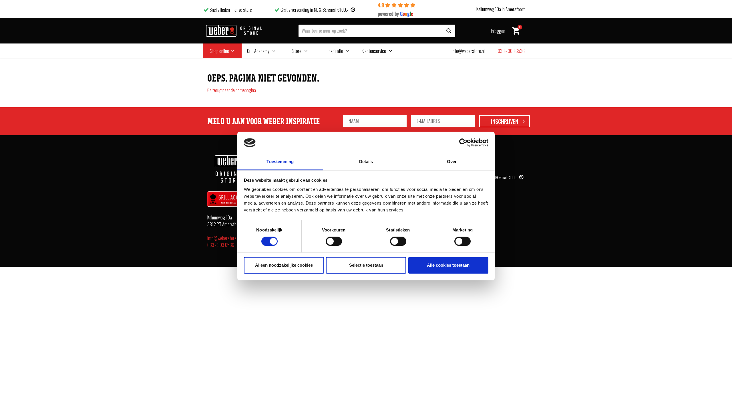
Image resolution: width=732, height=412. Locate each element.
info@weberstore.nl (223, 238)
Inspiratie (335, 50)
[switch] (334, 241)
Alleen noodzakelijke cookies (284, 265)
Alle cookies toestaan (448, 265)
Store (296, 50)
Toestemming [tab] (280, 161)
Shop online (219, 50)
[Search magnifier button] (449, 31)
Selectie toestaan (366, 265)
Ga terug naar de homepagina (231, 90)
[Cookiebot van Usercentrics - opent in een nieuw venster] (463, 142)
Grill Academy (258, 50)
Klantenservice (374, 50)
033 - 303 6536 (220, 244)
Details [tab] (366, 161)
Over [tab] (452, 161)
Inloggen (498, 30)
